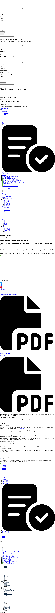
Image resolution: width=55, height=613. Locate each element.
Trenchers (8, 183)
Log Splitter (9, 188)
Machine (3, 199)
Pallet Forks (9, 190)
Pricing (3, 211)
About (3, 212)
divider (5, 194)
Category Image (9, 196)
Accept (7, 108)
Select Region (4, 111)
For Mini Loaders (7, 205)
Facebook (3, 535)
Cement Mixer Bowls (14, 561)
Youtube (3, 537)
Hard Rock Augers (12, 181)
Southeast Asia (6, 120)
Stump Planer (10, 560)
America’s (6, 113)
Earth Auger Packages (14, 176)
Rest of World (6, 118)
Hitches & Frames (12, 178)
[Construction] (4, 79)
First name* (2, 8)
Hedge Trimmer (11, 185)
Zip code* (1, 18)
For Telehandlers (7, 203)
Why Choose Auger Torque (9, 590)
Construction (6, 207)
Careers (5, 216)
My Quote (4, 469)
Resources (4, 219)
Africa (5, 112)
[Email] (27, 288)
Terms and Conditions (6, 476)
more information (3, 108)
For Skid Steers (7, 200)
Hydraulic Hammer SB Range (18, 182)
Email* (1, 12)
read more (22, 428)
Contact (3, 226)
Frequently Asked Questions (9, 220)
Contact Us (6, 227)
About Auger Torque (7, 589)
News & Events (7, 215)
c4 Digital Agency (28, 539)
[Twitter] (27, 283)
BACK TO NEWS (3, 289)
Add (3, 123)
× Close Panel (2, 612)
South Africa (6, 119)
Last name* (2, 10)
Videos (5, 223)
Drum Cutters (10, 187)
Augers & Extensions (14, 179)
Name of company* (3, 70)
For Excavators (6, 201)
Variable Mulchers (12, 184)
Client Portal (6, 225)
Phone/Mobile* (2, 14)
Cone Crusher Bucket (14, 186)
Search (3, 122)
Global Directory (7, 230)
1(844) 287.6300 (5, 173)
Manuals (5, 224)
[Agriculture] (4, 80)
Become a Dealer (7, 231)
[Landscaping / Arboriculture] (4, 81)
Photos (5, 222)
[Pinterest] (27, 287)
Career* (1, 20)
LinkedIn (3, 538)
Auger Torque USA (3, 542)
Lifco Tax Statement (5, 477)
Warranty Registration (8, 217)
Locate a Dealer (7, 229)
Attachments (4, 193)
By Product (4, 175)
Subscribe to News (5, 532)
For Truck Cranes (7, 204)
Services (5, 214)
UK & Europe (6, 121)
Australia (5, 115)
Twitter (3, 534)
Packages (3, 197)
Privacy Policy (6, 218)
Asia (5, 114)
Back (6, 572)
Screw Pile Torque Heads (16, 180)
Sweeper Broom (11, 191)
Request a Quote (7, 228)
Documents (6, 221)
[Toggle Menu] (1, 541)
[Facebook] (27, 285)
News (8, 237)
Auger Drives (10, 177)
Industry (3, 206)
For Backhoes (6, 202)
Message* (1, 30)
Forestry (5, 209)
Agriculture (6, 208)
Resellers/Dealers (7, 210)
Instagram (3, 536)
